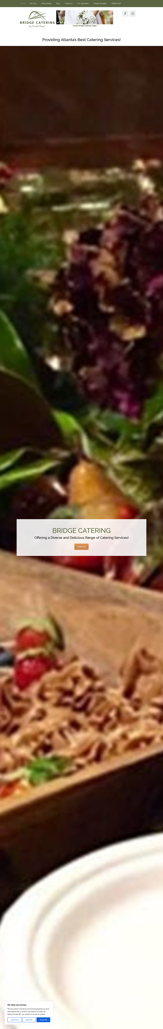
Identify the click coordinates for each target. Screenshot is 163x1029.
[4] (64, 22)
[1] (58, 22)
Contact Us (81, 547)
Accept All (43, 1020)
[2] (60, 22)
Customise (14, 1020)
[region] (28, 1013)
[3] (62, 22)
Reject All (29, 1020)
